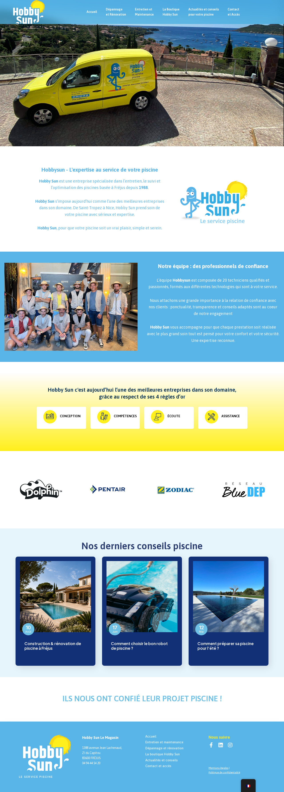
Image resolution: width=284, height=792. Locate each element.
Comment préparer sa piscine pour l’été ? (225, 646)
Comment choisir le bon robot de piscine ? (139, 646)
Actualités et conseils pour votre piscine (203, 12)
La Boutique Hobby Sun (171, 12)
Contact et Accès (234, 12)
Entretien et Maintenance (144, 12)
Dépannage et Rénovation (116, 12)
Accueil (92, 12)
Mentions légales (218, 768)
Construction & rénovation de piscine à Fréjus (52, 646)
